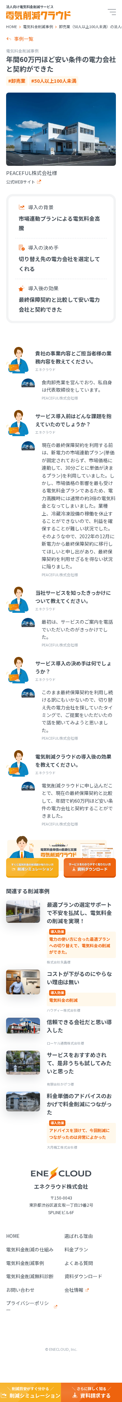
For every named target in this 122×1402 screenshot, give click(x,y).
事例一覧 (23, 38)
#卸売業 (16, 80)
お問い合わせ (20, 1290)
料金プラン (76, 1249)
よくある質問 (78, 1263)
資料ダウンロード (83, 1276)
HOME (13, 1236)
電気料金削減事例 (25, 1263)
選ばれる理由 (78, 1236)
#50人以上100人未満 (53, 80)
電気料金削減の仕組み (30, 1249)
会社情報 (73, 1290)
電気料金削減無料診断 (30, 1276)
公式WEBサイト (20, 182)
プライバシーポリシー (27, 1306)
